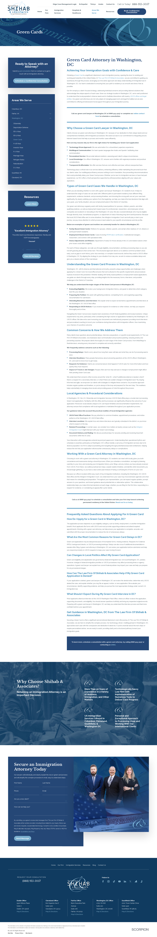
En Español (83, 4)
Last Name (46, 783)
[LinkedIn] (125, 881)
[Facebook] (103, 881)
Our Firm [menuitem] (46, 11)
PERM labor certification (114, 235)
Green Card (79, 75)
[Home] (19, 9)
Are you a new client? (21, 799)
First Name (18, 783)
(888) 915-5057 (31, 880)
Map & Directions (23, 911)
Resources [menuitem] (110, 11)
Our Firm (61, 865)
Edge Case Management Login (64, 4)
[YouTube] (119, 881)
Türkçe (93, 4)
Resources (86, 865)
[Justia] (141, 881)
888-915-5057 (140, 4)
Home (53, 865)
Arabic (100, 4)
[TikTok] (114, 881)
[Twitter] (130, 881)
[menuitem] (31, 109)
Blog (94, 865)
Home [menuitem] (39, 11)
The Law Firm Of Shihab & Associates (111, 78)
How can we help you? (22, 807)
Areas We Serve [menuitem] (95, 11)
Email (44, 791)
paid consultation (25, 71)
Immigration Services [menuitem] (59, 11)
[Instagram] (108, 881)
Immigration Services (73, 865)
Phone (16, 791)
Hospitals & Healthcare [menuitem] (76, 11)
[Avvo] (136, 881)
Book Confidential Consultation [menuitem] (131, 11)
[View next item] (40, 250)
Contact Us (110, 4)
